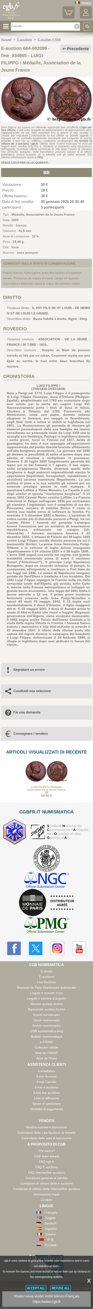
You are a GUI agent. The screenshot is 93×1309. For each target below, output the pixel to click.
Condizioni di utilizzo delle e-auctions (46, 1183)
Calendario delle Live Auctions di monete (47, 1132)
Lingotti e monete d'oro (46, 993)
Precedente (78, 48)
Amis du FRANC (46, 1053)
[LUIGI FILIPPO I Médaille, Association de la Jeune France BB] (46, 121)
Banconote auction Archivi (46, 1009)
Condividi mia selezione (32, 691)
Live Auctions (46, 982)
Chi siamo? (47, 1151)
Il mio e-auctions (46, 1087)
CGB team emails (46, 1156)
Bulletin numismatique (46, 1036)
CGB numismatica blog (46, 1031)
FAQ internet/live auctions (46, 1172)
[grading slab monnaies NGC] (46, 880)
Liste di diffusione (46, 1098)
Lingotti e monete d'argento (46, 998)
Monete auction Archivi (46, 1004)
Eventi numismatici (46, 1015)
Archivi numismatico (46, 1025)
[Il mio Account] (86, 17)
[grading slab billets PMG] (46, 925)
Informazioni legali (47, 1194)
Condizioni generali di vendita (46, 1178)
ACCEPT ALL (36, 1288)
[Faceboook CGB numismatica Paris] (14, 948)
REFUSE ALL (61, 1288)
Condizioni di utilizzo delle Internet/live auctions (46, 1189)
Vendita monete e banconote (46, 1127)
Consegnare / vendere (30, 733)
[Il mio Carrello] (68, 17)
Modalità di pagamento (46, 1109)
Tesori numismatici (46, 1020)
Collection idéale (46, 1047)
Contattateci (46, 1071)
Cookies (46, 1200)
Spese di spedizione (46, 1103)
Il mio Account (46, 1076)
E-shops (46, 971)
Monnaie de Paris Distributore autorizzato (46, 987)
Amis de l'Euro (46, 1058)
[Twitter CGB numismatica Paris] (35, 948)
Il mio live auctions (46, 1093)
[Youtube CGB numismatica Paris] (79, 948)
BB (46, 172)
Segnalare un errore (29, 670)
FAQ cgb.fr (46, 1161)
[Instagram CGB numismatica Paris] (57, 948)
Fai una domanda (26, 712)
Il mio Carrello (46, 1082)
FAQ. (40, 157)
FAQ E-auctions (46, 1167)
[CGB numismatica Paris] (11, 19)
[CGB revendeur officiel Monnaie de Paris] (46, 903)
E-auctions (46, 976)
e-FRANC (46, 1042)
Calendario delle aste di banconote (46, 1138)
